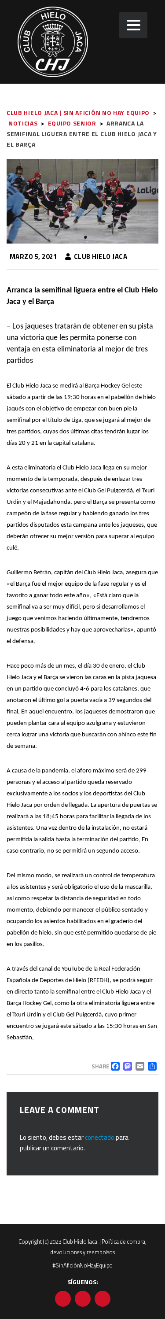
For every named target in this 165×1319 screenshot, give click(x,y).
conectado (99, 1137)
